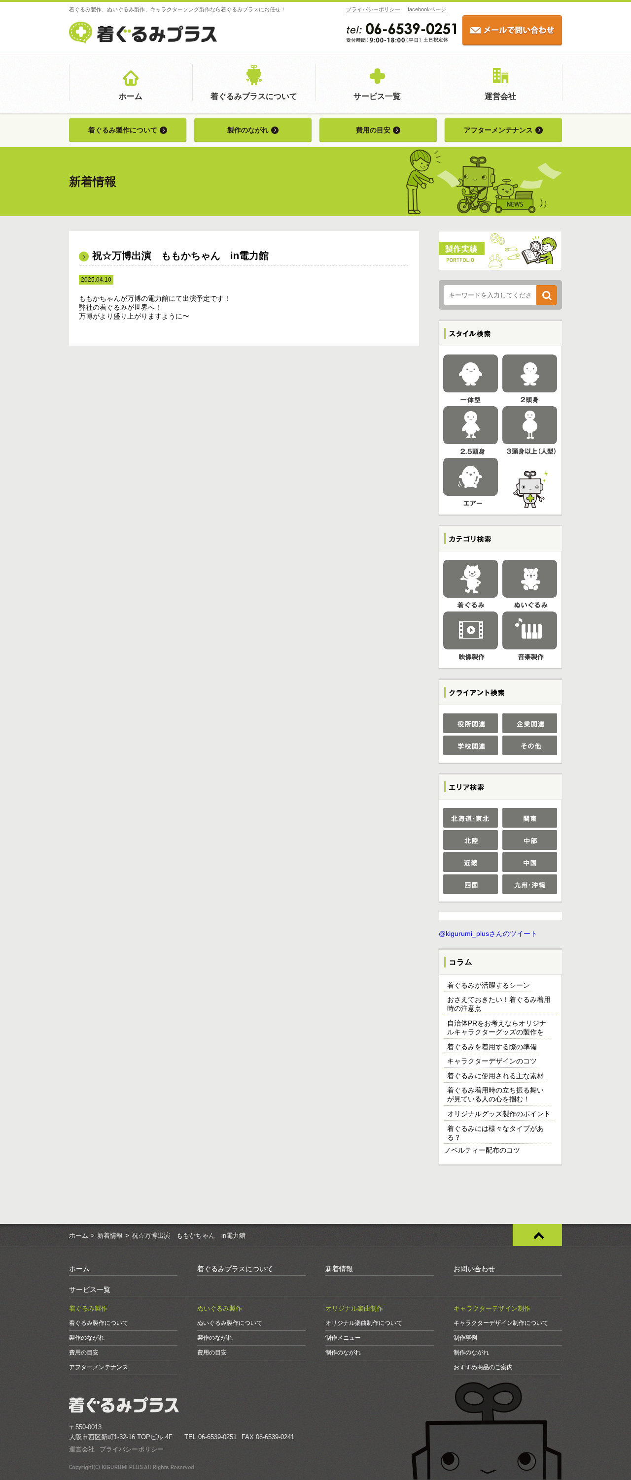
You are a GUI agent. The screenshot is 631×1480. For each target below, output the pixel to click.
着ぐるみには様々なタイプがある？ (495, 1133)
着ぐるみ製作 (88, 1308)
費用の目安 (373, 130)
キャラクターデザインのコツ (492, 1061)
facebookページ (427, 9)
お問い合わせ (474, 1269)
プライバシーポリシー (373, 9)
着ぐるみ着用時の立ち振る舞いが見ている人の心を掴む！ (495, 1094)
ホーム (130, 96)
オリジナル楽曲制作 (354, 1308)
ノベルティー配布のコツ (482, 1150)
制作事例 (465, 1337)
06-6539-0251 (217, 1437)
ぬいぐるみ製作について (229, 1322)
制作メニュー (343, 1337)
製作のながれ (248, 130)
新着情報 (110, 1235)
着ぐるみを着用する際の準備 (492, 1047)
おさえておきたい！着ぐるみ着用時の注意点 (499, 1004)
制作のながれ (343, 1352)
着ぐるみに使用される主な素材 (495, 1076)
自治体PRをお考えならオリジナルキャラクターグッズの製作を (496, 1027)
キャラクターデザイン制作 (492, 1308)
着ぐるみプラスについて (253, 96)
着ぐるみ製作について (122, 130)
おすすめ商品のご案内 (483, 1367)
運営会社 (500, 96)
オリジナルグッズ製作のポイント (499, 1114)
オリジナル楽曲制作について (363, 1322)
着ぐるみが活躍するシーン (488, 985)
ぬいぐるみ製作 (219, 1308)
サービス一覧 (377, 96)
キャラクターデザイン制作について (501, 1322)
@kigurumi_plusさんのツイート (488, 933)
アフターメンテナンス (498, 130)
